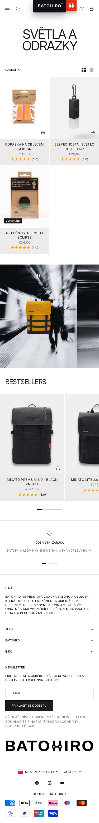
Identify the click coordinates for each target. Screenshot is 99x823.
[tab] (25, 382)
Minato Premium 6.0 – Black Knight (32, 482)
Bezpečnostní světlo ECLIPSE (25, 236)
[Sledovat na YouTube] (62, 783)
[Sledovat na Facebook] (37, 783)
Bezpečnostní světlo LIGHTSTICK (74, 147)
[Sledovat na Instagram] (50, 783)
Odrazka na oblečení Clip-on (24, 147)
